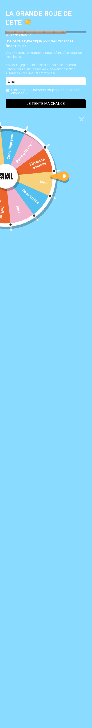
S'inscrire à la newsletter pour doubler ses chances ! (45, 91)
